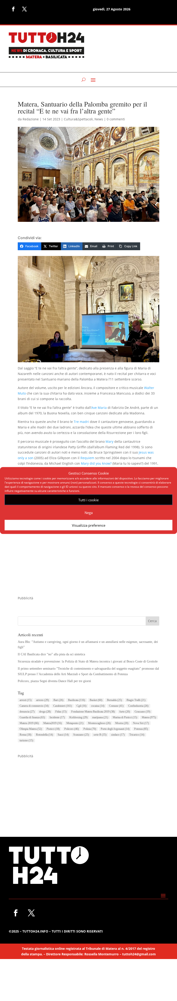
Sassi (63, 734)
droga (45, 711)
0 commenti (116, 119)
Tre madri (81, 421)
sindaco (118, 734)
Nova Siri (141, 723)
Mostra (121, 723)
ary (111, 441)
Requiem (87, 458)
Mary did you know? (96, 463)
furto (124, 711)
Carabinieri (62, 705)
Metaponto (74, 723)
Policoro (71, 729)
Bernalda (114, 700)
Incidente (57, 717)
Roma (25, 734)
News (98, 119)
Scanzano (81, 734)
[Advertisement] (88, 563)
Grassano (142, 711)
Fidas (61, 711)
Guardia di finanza (32, 717)
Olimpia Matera (31, 729)
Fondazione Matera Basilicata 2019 (93, 711)
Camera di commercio (34, 705)
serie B (100, 734)
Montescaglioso (99, 723)
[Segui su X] (24, 9)
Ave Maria (99, 407)
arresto (42, 700)
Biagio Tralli (136, 700)
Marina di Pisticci (125, 717)
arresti (26, 700)
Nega (89, 512)
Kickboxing (78, 717)
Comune (116, 705)
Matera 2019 (29, 723)
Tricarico (136, 734)
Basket (96, 700)
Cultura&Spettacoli (78, 119)
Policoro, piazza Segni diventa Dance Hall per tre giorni (54, 681)
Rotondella (44, 734)
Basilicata (76, 700)
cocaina (97, 705)
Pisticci (53, 729)
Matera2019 (52, 723)
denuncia (27, 711)
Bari (58, 700)
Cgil (81, 705)
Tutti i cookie (88, 499)
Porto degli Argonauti (115, 729)
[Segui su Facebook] (13, 9)
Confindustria (138, 705)
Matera (149, 717)
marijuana (100, 717)
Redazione (31, 119)
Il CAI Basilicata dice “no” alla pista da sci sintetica (51, 654)
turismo (26, 740)
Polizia (89, 729)
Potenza (141, 729)
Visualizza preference (88, 525)
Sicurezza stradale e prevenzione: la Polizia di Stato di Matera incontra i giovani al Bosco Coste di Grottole (88, 661)
